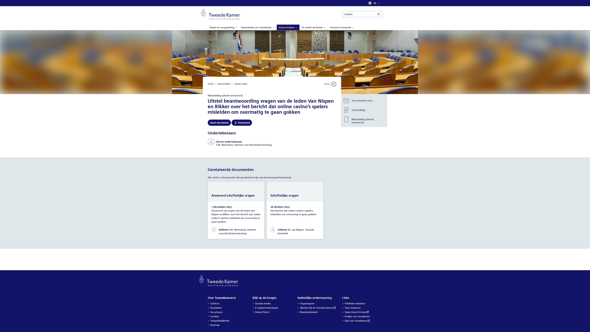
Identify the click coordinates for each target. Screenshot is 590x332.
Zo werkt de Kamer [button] (312, 27)
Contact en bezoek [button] (341, 27)
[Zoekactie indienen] (378, 14)
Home (211, 83)
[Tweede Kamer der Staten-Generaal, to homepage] (220, 14)
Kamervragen (241, 83)
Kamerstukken (224, 83)
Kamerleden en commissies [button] (256, 27)
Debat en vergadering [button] (222, 27)
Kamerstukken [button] (287, 27)
